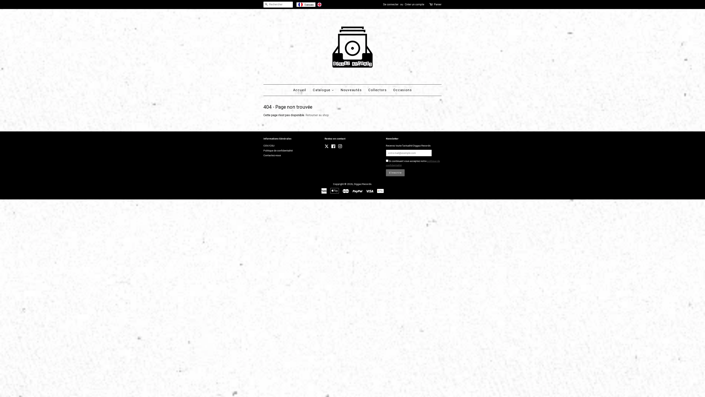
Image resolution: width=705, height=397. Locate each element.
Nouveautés (351, 90)
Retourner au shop (317, 115)
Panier (438, 4)
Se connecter (391, 4)
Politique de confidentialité (278, 150)
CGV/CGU (268, 145)
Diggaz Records (362, 184)
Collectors (377, 90)
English (327, 4)
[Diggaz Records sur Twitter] (327, 147)
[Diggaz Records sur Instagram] (340, 147)
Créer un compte (414, 4)
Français (309, 4)
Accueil (299, 90)
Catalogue (322, 90)
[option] (324, 4)
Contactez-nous (272, 155)
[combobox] (306, 4)
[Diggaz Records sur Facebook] (333, 147)
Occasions (402, 90)
